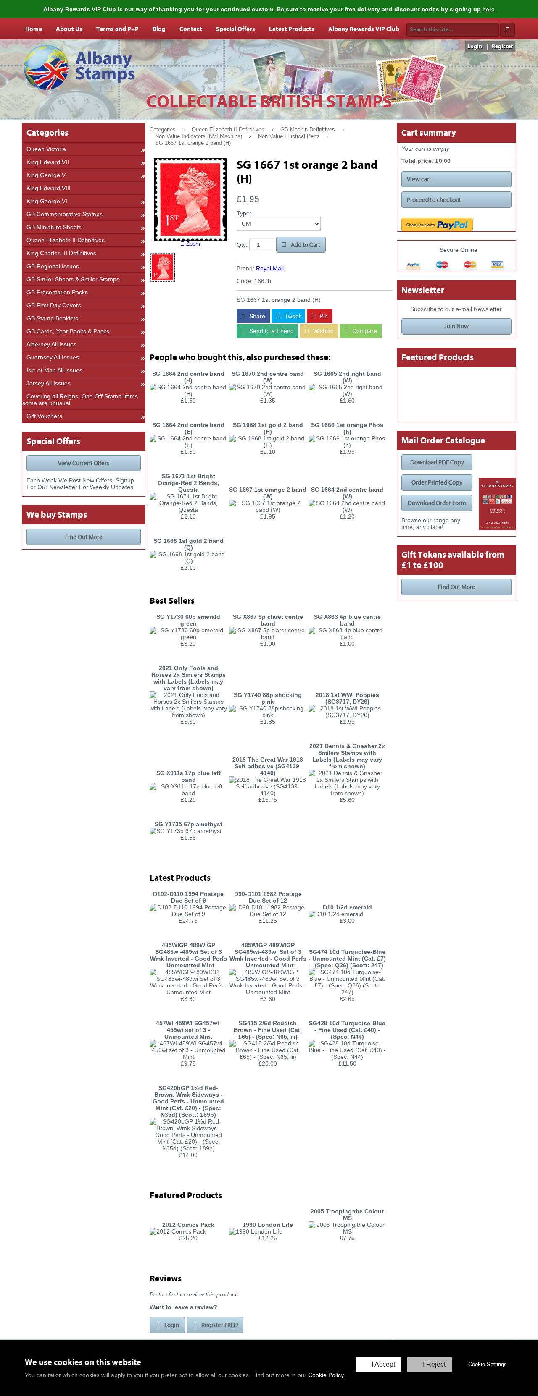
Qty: (242, 244)
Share (256, 316)
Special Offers (235, 29)
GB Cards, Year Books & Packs (67, 331)
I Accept (383, 1364)
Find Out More (84, 537)
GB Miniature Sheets (54, 227)
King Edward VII (47, 162)
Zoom (192, 244)
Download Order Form (437, 503)
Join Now (456, 326)
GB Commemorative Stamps (64, 214)
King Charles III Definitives (61, 253)
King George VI (46, 201)
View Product (188, 414)
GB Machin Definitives (307, 130)
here (489, 9)
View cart (419, 179)
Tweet (292, 316)
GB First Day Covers (53, 305)
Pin (323, 316)
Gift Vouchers (44, 416)
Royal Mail (270, 268)
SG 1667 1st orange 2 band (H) (193, 143)
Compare (364, 330)
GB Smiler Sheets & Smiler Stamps (72, 279)
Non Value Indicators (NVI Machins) (198, 136)
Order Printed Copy (436, 482)
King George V (46, 175)
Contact (190, 29)
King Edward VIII (48, 188)
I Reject (434, 1364)
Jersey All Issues (48, 383)
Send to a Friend (271, 330)
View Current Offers (83, 463)
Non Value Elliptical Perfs (289, 136)
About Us (69, 29)
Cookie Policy (325, 1375)
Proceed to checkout (434, 200)
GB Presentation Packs (57, 292)
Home (33, 29)
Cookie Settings (487, 1364)
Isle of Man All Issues (54, 370)
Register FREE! (219, 1325)
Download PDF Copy (437, 462)
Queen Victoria (46, 149)
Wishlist (322, 330)
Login (474, 46)
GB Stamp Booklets (52, 318)
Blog (159, 29)
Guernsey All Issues (52, 357)
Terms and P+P (117, 29)
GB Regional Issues (52, 266)
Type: (244, 213)
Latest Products (291, 29)
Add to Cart (305, 245)
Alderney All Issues (51, 344)
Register (502, 46)
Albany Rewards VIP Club (363, 29)
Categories (163, 130)
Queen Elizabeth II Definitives (228, 130)
